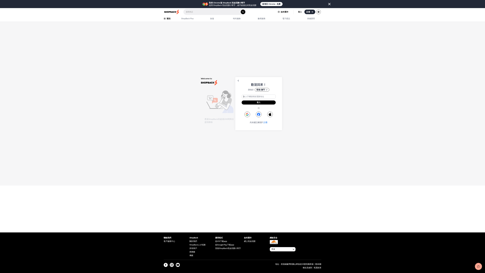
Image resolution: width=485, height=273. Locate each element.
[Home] (171, 12)
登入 (259, 102)
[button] (238, 80)
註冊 (265, 122)
